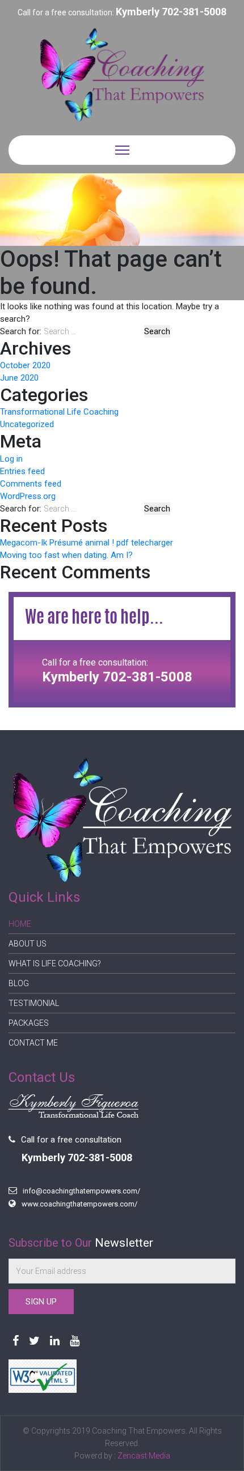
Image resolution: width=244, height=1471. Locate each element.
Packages (29, 1022)
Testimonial (34, 1003)
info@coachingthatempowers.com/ (81, 1191)
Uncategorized (27, 424)
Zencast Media (143, 1455)
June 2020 (19, 378)
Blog (19, 983)
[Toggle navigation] (122, 150)
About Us (28, 943)
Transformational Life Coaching (59, 412)
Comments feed (30, 484)
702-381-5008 (194, 12)
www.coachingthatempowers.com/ (79, 1204)
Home (20, 923)
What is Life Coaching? (55, 963)
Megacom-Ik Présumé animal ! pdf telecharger (86, 543)
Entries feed (22, 471)
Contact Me (33, 1042)
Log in (11, 459)
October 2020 (25, 365)
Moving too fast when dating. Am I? (66, 555)
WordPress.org (28, 496)
